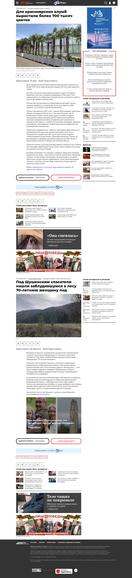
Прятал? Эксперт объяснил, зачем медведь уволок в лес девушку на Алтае (103, 137)
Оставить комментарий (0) (66, 177)
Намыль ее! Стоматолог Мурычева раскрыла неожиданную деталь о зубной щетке (103, 311)
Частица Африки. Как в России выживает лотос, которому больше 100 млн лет (103, 290)
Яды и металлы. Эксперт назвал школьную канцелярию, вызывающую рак (102, 116)
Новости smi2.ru (23, 272)
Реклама (42, 542)
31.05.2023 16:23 (21, 8)
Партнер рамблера (48, 570)
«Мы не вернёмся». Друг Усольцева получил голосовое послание (102, 162)
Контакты (33, 542)
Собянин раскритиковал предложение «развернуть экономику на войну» (99, 149)
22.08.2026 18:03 (21, 278)
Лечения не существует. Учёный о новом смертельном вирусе (102, 283)
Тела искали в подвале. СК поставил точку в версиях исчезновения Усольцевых (33, 486)
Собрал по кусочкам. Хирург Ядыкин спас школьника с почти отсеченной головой (104, 304)
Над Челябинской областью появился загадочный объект (100, 155)
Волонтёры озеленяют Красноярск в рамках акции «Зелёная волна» (66, 210)
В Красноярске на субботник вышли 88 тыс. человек (67, 215)
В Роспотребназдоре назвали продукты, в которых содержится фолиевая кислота (99, 81)
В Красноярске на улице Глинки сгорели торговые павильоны (99, 73)
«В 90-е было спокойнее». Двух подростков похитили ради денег (103, 102)
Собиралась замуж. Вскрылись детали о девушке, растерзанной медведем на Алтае (102, 123)
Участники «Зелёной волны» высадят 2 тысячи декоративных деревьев (35, 223)
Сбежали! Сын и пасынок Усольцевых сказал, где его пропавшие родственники (33, 480)
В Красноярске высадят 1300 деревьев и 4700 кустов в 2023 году (34, 216)
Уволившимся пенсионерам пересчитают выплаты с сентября (102, 175)
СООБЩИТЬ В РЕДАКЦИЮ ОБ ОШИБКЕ (69, 542)
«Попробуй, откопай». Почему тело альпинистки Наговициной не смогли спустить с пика (103, 109)
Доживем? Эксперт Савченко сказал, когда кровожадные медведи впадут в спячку (99, 57)
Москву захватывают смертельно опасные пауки (102, 168)
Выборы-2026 (51, 542)
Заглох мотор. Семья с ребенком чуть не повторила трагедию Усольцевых (68, 480)
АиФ (17, 338)
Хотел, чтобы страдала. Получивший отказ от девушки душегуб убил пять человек (99, 65)
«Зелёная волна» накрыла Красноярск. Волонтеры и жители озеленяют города (36, 210)
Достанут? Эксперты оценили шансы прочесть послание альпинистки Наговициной (104, 130)
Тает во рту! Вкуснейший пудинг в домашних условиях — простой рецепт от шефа (103, 297)
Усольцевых (44, 394)
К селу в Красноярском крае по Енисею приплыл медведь (99, 90)
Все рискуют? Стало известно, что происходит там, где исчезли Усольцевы (51, 421)
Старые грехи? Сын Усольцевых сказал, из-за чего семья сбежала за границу (68, 473)
